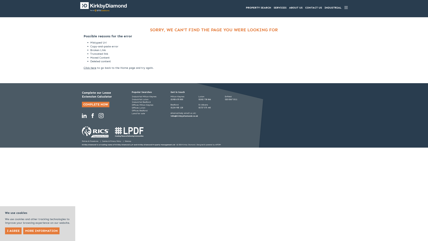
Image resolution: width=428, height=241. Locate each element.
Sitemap (128, 141)
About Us (296, 7)
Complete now (95, 104)
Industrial (333, 7)
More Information (41, 231)
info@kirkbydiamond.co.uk (184, 116)
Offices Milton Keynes (142, 105)
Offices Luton (138, 108)
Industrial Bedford (141, 102)
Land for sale (138, 113)
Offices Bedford (139, 110)
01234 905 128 (177, 107)
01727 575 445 (204, 107)
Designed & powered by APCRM (209, 145)
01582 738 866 (204, 99)
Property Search (258, 7)
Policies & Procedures (90, 141)
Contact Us (313, 7)
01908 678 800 (177, 99)
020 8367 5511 (231, 99)
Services (280, 7)
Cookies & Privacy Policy (112, 141)
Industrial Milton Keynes (144, 96)
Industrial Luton (140, 99)
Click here (90, 67)
